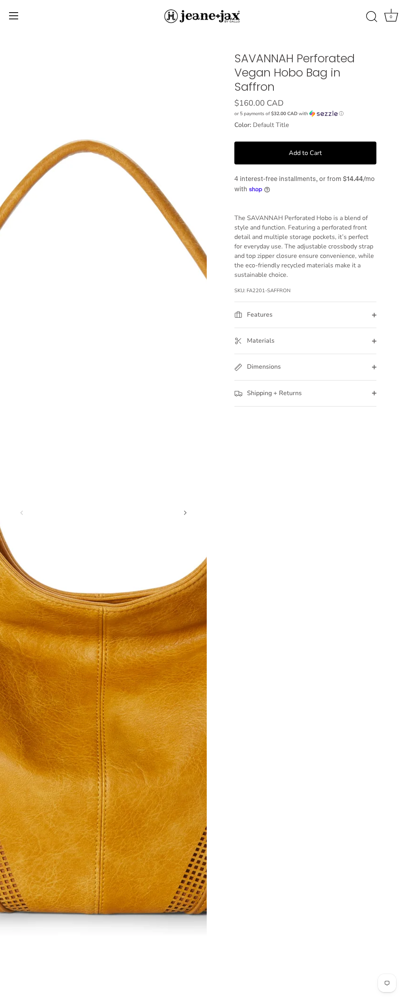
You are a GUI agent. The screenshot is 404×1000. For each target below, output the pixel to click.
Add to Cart (305, 153)
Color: (242, 125)
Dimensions (263, 366)
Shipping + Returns (273, 393)
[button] (21, 512)
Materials (260, 340)
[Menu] (13, 15)
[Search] (371, 17)
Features (259, 314)
